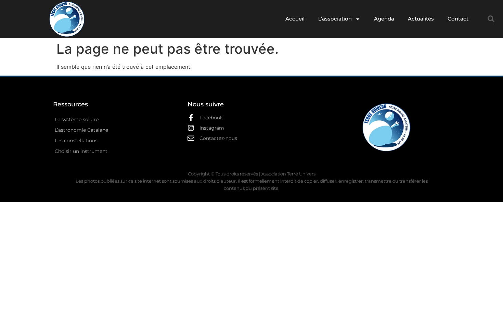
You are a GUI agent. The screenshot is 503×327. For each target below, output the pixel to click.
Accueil (295, 18)
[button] (491, 19)
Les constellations (76, 141)
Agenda (384, 18)
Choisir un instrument (81, 151)
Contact (458, 18)
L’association (335, 18)
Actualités (421, 18)
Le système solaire (77, 119)
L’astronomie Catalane (81, 130)
